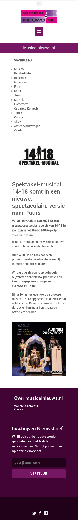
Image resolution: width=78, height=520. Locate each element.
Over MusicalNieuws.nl (26, 405)
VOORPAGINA (23, 60)
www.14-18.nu (26, 285)
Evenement (21, 104)
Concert (19, 117)
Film (17, 86)
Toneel (18, 113)
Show (17, 121)
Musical (19, 69)
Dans (17, 91)
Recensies (20, 77)
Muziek (19, 99)
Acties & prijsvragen (27, 126)
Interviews (20, 82)
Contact (18, 409)
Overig (18, 130)
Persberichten (23, 73)
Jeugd (18, 95)
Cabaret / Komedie (26, 108)
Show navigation (39, 31)
